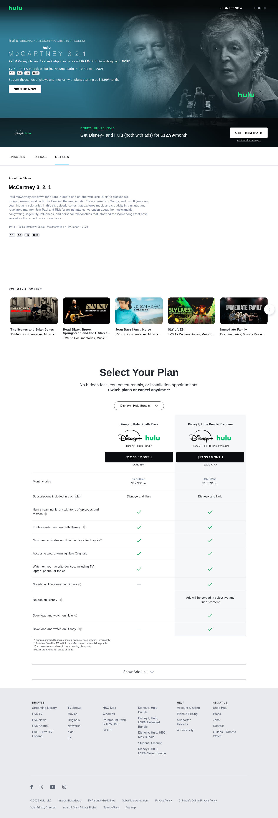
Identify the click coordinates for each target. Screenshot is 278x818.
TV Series (86, 69)
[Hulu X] (45, 786)
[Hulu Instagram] (64, 786)
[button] (17, 156)
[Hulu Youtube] (56, 786)
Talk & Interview (30, 69)
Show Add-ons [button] (135, 672)
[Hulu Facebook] (35, 786)
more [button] (126, 61)
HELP (180, 702)
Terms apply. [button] (104, 640)
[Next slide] (269, 309)
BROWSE (38, 702)
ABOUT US (220, 702)
